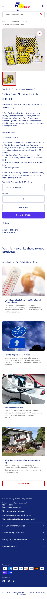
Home (4, 21)
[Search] (41, 14)
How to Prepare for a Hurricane (18, 355)
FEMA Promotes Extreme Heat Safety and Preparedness (23, 301)
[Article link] (23, 291)
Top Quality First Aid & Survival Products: (17, 182)
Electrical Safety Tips (14, 407)
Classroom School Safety (20, 21)
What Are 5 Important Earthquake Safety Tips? (22, 461)
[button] (3, 6)
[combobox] (23, 14)
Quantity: (5, 194)
